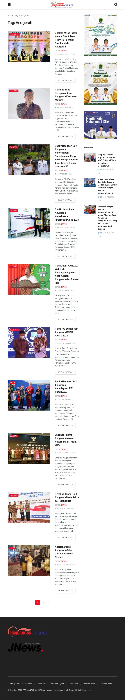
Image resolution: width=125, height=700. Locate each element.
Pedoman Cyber (57, 684)
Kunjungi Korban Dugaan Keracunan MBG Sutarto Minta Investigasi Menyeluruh (107, 160)
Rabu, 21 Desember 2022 (65, 453)
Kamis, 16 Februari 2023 (65, 343)
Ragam (13, 147)
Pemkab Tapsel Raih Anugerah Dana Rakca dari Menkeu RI (67, 497)
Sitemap (41, 684)
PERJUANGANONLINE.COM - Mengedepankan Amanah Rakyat (49, 690)
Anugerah (25, 15)
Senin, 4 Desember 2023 (65, 227)
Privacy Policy (89, 684)
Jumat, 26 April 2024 (64, 174)
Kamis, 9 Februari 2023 (65, 399)
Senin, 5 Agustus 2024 (65, 107)
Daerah (14, 91)
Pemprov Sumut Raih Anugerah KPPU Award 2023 (66, 332)
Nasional (15, 330)
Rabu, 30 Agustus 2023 (65, 290)
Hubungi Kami (14, 684)
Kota (12, 383)
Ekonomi (14, 34)
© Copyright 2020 (15, 690)
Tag (16, 15)
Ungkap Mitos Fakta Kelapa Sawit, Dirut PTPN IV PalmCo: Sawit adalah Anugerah (66, 40)
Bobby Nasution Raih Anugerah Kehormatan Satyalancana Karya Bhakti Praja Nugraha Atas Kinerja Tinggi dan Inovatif (66, 156)
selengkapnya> (65, 80)
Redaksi (28, 684)
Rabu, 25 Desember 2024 (65, 54)
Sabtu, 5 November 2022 (66, 508)
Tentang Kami (106, 684)
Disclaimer (73, 684)
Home (10, 15)
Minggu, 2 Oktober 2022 (66, 565)
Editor (64, 51)
